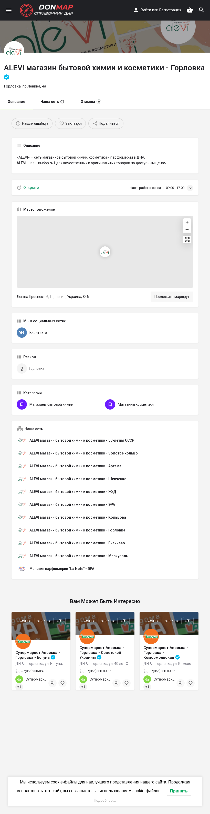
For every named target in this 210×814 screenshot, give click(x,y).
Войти (146, 10)
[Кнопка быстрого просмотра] (52, 683)
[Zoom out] (187, 229)
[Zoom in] (187, 222)
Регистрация (170, 10)
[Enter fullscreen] (187, 239)
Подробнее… (105, 800)
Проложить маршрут (172, 297)
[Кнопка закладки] (62, 683)
